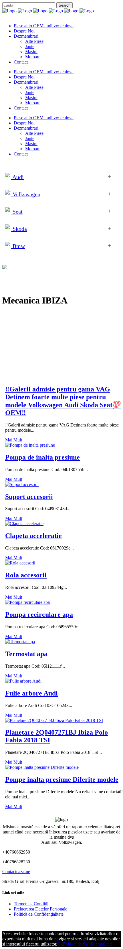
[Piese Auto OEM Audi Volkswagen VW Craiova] (48, 10)
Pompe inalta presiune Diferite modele (61, 779)
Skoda (19, 229)
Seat (17, 211)
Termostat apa (26, 654)
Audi (17, 177)
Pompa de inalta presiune (42, 457)
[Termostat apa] (20, 641)
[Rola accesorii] (20, 562)
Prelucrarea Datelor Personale (40, 908)
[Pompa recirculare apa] (27, 602)
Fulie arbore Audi (31, 693)
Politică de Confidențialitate (39, 914)
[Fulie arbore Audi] (23, 681)
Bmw (18, 246)
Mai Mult (13, 439)
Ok (60, 944)
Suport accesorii (29, 496)
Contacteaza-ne (16, 871)
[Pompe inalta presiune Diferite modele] (42, 767)
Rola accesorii (26, 575)
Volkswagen (25, 194)
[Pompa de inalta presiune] (30, 445)
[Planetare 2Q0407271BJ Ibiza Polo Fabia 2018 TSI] (54, 720)
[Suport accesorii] (22, 484)
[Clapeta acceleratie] (24, 523)
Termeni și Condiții (31, 903)
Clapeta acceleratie (33, 535)
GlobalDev (72, 923)
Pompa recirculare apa (39, 614)
